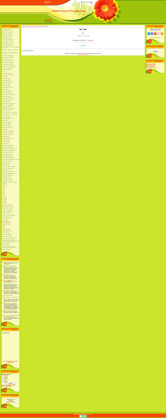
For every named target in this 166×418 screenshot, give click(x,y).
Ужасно (5, 381)
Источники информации (9, 284)
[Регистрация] (48, 21)
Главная (24, 26)
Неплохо (6, 378)
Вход (86, 54)
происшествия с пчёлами (9, 303)
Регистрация (81, 54)
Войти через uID (155, 29)
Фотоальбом (30, 26)
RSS (91, 3)
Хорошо (6, 377)
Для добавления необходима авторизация (11, 362)
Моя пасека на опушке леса (9, 262)
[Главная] (46, 21)
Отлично (6, 375)
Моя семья (5, 274)
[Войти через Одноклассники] (162, 33)
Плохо (5, 380)
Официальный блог (151, 63)
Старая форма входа (155, 37)
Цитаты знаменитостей (8, 310)
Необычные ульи (7, 295)
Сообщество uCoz (150, 65)
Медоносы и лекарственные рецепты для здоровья (10, 266)
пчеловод (90, 40)
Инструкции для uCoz (151, 67)
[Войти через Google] (158, 33)
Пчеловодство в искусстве (9, 290)
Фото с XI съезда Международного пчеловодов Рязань (11, 316)
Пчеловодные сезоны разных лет (11, 297)
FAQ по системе (150, 66)
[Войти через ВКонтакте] (148, 33)
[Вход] (50, 21)
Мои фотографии (7, 280)
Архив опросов (11, 385)
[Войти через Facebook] (152, 33)
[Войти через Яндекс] (155, 33)
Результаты (4, 385)
